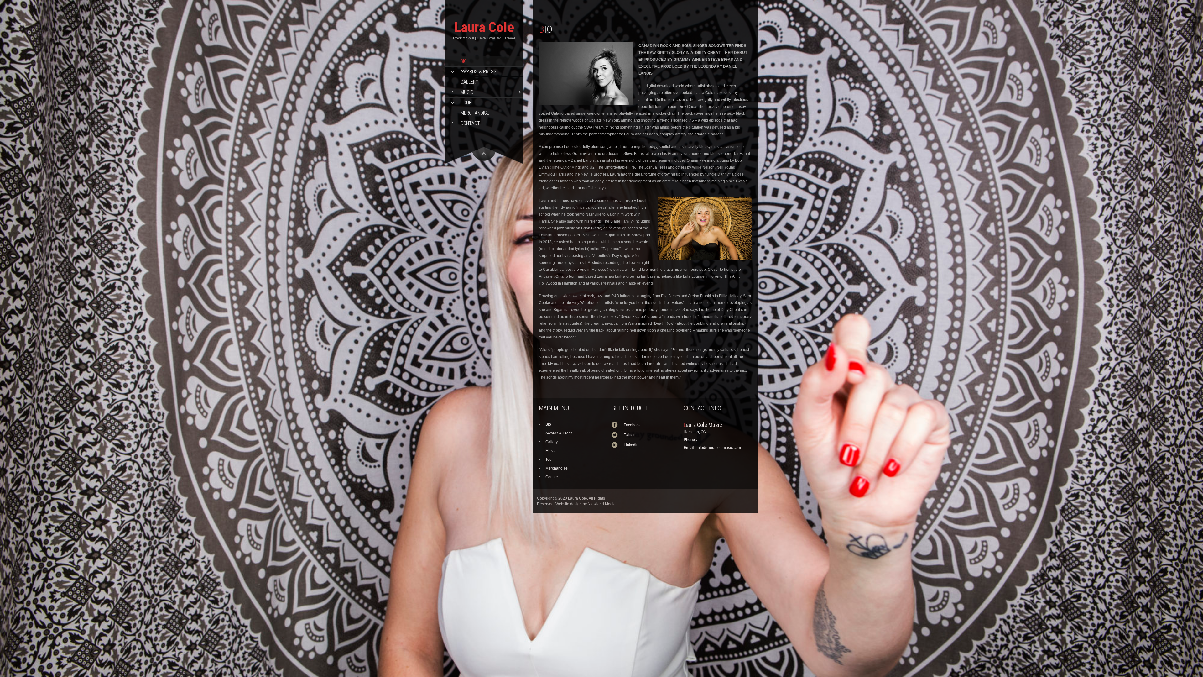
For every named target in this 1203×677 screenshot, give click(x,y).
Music (467, 92)
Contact (470, 123)
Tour (466, 103)
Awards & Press (479, 72)
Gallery (469, 82)
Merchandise (475, 113)
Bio (464, 61)
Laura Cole (484, 27)
